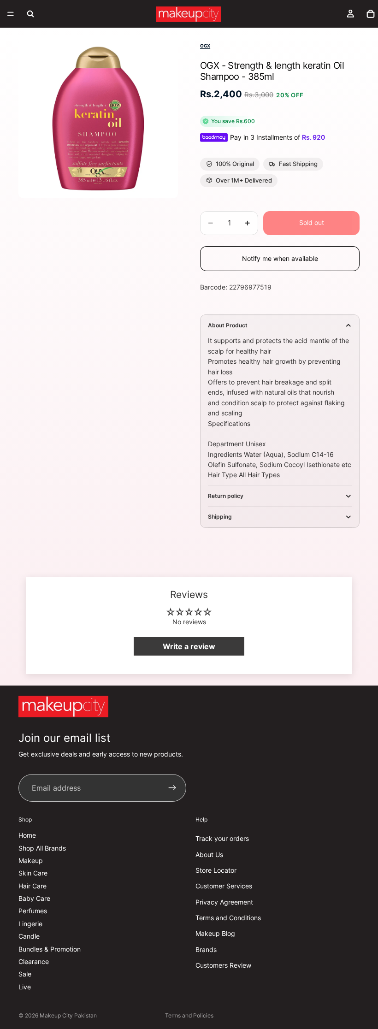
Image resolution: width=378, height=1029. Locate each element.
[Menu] (10, 13)
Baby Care (34, 898)
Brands (206, 949)
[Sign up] (172, 788)
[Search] (30, 14)
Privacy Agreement (224, 901)
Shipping (220, 516)
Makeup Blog (215, 933)
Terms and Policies (189, 1015)
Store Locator (215, 870)
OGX (205, 45)
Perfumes (32, 911)
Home (27, 835)
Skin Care (32, 873)
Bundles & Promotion (49, 948)
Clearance (33, 961)
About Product (228, 325)
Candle (29, 936)
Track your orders (222, 838)
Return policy (225, 495)
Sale (24, 974)
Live (24, 986)
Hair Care (32, 885)
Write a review (189, 646)
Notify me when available (280, 258)
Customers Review (223, 965)
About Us (209, 854)
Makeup (30, 860)
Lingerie (30, 923)
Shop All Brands (42, 848)
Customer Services (223, 886)
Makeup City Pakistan (68, 1015)
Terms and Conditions (228, 918)
